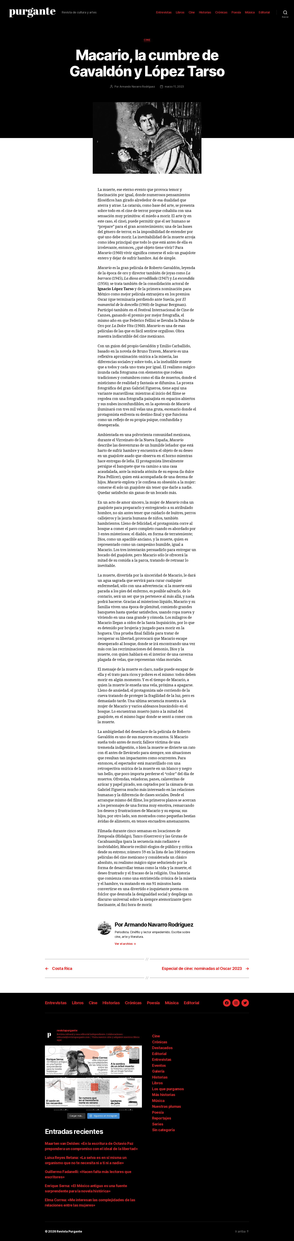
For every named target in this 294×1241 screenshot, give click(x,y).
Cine (192, 12)
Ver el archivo (125, 943)
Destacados (162, 1048)
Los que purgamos (168, 1089)
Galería (158, 1071)
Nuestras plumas (166, 1106)
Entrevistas (164, 12)
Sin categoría (163, 1130)
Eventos (159, 1065)
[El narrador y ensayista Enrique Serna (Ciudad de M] (61, 1062)
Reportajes (161, 1118)
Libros (180, 12)
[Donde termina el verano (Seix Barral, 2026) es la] (93, 1062)
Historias (205, 12)
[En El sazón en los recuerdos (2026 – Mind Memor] (61, 1094)
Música (250, 12)
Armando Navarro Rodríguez (137, 86)
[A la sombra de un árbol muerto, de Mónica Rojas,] (126, 1062)
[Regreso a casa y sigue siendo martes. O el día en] (93, 1094)
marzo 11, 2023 (174, 86)
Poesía (236, 12)
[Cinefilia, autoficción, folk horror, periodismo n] (126, 1094)
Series (157, 1124)
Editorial (264, 12)
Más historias (163, 1095)
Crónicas (221, 12)
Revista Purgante (69, 1231)
